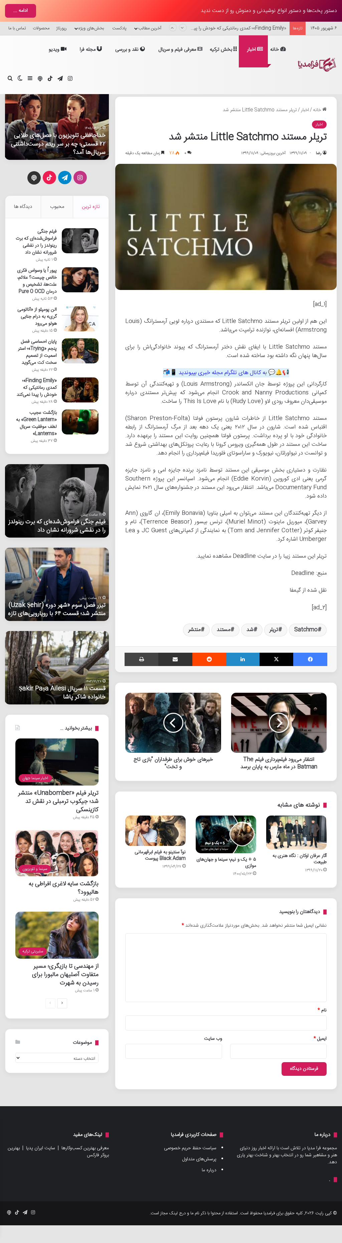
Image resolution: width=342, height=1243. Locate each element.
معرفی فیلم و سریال (177, 49)
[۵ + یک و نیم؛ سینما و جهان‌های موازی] (226, 834)
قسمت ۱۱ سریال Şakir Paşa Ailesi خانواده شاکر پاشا (62, 692)
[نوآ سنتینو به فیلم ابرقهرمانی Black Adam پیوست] (155, 831)
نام (322, 1010)
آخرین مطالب (149, 28)
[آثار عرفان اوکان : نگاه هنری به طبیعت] (296, 833)
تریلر (274, 629)
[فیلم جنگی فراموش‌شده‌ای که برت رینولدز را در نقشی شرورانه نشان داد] (80, 240)
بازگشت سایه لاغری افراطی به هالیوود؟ (64, 888)
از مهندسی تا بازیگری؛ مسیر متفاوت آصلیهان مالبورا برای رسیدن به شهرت (65, 974)
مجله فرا (88, 49)
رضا (319, 153)
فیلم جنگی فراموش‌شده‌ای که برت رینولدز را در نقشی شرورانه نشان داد (36, 242)
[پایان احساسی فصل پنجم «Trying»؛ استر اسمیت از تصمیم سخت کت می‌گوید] (80, 350)
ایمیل (320, 1039)
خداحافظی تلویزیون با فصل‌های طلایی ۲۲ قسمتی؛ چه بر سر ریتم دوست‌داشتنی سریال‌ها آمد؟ (58, 143)
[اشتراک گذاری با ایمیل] (175, 659)
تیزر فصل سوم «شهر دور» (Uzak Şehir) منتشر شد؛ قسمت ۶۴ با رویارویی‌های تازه (57, 609)
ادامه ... (20, 11)
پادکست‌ (119, 28)
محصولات (41, 28)
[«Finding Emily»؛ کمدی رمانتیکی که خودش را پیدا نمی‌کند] (80, 389)
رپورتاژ (61, 28)
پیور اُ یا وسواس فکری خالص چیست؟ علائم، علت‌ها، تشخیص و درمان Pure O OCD (37, 281)
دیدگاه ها (23, 207)
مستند (223, 629)
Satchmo (306, 629)
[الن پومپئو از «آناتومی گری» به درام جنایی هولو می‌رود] (80, 318)
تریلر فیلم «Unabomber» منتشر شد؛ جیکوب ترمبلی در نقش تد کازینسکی (58, 801)
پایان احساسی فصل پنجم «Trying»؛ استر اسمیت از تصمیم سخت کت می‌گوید (37, 352)
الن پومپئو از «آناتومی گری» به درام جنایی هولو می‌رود (37, 317)
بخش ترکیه (221, 49)
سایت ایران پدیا (40, 1148)
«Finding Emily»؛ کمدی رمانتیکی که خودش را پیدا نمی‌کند (230, 28)
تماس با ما (17, 28)
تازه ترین (91, 207)
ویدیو (55, 49)
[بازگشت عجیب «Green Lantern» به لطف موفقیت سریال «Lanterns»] (80, 421)
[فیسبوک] (310, 659)
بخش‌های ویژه (91, 28)
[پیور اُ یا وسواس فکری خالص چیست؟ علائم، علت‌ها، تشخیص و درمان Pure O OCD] (80, 279)
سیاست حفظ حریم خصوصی (190, 1148)
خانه (275, 49)
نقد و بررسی (127, 49)
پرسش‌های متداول (199, 1159)
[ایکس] (277, 659)
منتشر (194, 629)
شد (249, 629)
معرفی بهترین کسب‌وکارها (85, 1148)
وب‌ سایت (213, 1039)
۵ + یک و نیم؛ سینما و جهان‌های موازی (226, 863)
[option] (57, 123)
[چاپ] (141, 659)
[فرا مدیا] (316, 64)
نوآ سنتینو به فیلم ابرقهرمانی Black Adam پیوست (160, 855)
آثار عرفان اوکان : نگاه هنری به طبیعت (300, 859)
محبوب (57, 207)
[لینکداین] (243, 659)
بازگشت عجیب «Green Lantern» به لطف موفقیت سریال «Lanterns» (36, 423)
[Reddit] (209, 659)
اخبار (252, 49)
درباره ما (209, 1170)
